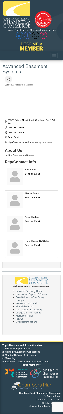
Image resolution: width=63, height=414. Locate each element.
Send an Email (32, 173)
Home (10, 30)
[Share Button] (8, 79)
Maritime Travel (24, 315)
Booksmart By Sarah (26, 302)
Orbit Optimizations (26, 321)
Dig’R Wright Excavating (29, 308)
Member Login (49, 30)
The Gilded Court (25, 305)
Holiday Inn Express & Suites (31, 293)
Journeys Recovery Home (29, 290)
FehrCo (19, 318)
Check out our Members (27, 30)
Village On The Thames (28, 311)
